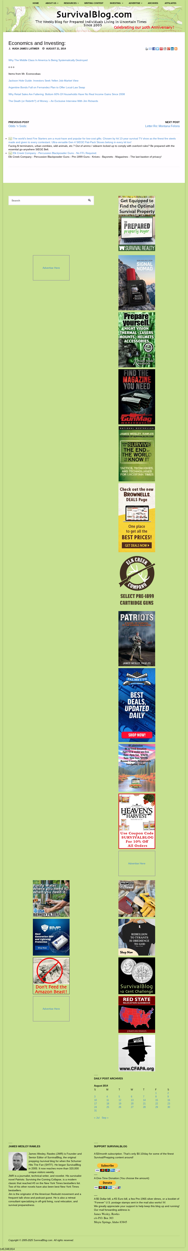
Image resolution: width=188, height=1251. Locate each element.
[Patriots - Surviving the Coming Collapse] (136, 638)
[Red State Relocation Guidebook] (136, 1014)
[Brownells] (136, 517)
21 (144, 1103)
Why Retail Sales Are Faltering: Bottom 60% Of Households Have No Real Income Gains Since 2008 (66, 94)
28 (144, 1107)
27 (132, 1107)
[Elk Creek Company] (136, 581)
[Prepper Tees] (136, 937)
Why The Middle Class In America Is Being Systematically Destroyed (48, 60)
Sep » (105, 1117)
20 (132, 1103)
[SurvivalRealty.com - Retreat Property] (136, 223)
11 (107, 1100)
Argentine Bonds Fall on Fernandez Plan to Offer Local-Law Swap (46, 87)
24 (95, 1107)
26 (120, 1107)
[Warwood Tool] (136, 898)
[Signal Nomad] (136, 282)
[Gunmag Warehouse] (136, 396)
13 (132, 1100)
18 (107, 1103)
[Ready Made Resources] (136, 339)
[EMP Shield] (51, 937)
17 (95, 1103)
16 (168, 1100)
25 (107, 1107)
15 (156, 1100)
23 (168, 1103)
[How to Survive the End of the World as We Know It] (136, 453)
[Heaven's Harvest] (136, 821)
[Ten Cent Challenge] (136, 975)
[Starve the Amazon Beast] (51, 975)
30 (168, 1107)
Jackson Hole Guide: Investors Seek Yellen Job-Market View (43, 80)
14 (144, 1100)
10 (95, 1100)
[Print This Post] (146, 48)
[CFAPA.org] (136, 1053)
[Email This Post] (150, 48)
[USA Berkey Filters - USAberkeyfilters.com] (51, 898)
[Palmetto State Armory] (136, 705)
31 (95, 1110)
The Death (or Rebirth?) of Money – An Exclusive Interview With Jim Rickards (53, 101)
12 (120, 1100)
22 (156, 1103)
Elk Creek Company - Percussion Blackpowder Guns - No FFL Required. (53, 153)
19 (120, 1103)
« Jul (97, 1117)
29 (156, 1107)
